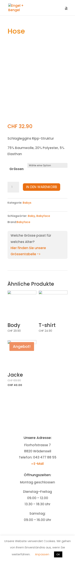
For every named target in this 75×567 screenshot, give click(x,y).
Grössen (16, 169)
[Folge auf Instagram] (41, 532)
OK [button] (58, 554)
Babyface (43, 216)
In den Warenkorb (41, 187)
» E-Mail (37, 463)
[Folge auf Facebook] (34, 532)
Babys (27, 203)
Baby (31, 216)
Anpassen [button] (42, 554)
